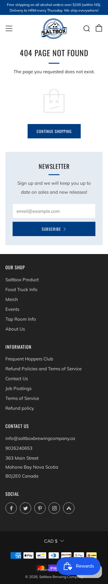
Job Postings (18, 388)
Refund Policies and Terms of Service (43, 369)
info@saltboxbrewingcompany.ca (40, 438)
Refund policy (19, 408)
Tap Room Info (20, 319)
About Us (15, 329)
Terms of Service (22, 398)
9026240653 (18, 448)
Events (12, 309)
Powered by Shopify (54, 569)
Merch (11, 299)
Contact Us (16, 378)
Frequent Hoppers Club (29, 359)
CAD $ (50, 541)
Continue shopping (54, 131)
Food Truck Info (21, 289)
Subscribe (51, 229)
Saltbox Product (22, 279)
